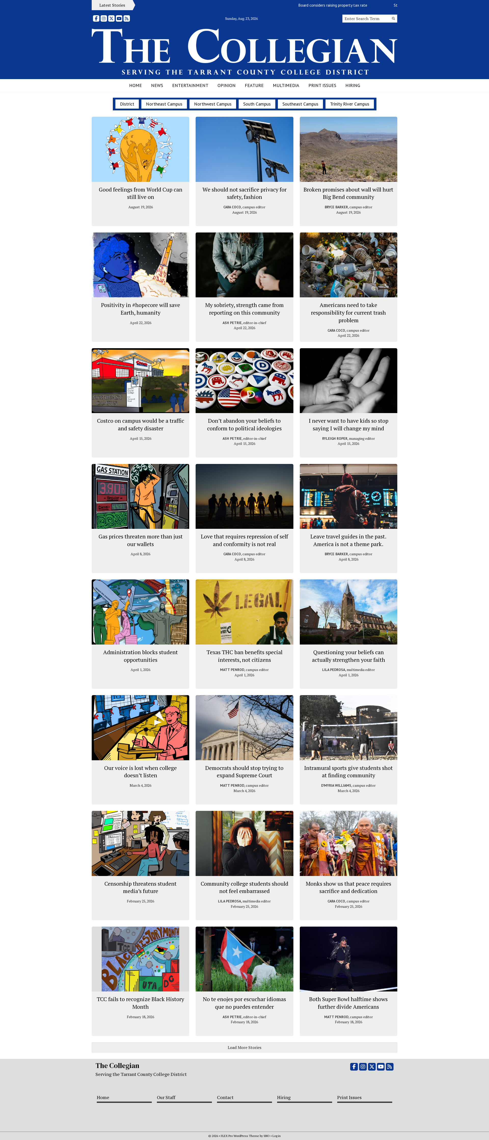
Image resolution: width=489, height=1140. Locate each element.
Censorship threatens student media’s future (140, 887)
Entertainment (190, 85)
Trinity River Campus (349, 104)
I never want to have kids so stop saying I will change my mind (348, 424)
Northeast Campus (164, 104)
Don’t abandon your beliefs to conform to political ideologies (244, 424)
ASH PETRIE (232, 322)
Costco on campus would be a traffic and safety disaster (140, 424)
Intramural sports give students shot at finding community (348, 771)
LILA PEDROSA (333, 669)
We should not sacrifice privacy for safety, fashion (244, 193)
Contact (225, 1097)
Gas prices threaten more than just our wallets (141, 540)
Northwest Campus (213, 104)
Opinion (227, 85)
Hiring (352, 85)
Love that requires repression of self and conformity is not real (244, 540)
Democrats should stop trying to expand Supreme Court (244, 771)
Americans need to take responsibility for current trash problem (348, 312)
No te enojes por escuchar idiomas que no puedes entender (244, 1002)
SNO (267, 1136)
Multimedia (286, 85)
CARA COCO (232, 207)
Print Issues (322, 85)
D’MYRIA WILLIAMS (336, 785)
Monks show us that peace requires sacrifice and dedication (348, 887)
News (157, 85)
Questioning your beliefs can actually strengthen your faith (348, 655)
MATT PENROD (232, 669)
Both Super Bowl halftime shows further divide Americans (348, 1002)
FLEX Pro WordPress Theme (240, 1136)
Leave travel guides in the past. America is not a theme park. (348, 540)
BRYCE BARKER (336, 207)
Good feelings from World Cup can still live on (140, 193)
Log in (277, 1136)
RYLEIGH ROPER (334, 438)
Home (135, 85)
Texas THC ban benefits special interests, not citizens (244, 655)
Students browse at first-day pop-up (394, 5)
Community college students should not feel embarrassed (244, 887)
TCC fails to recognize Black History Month (140, 1002)
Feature (254, 85)
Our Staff (166, 1097)
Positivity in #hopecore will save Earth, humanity (140, 308)
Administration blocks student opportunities (140, 655)
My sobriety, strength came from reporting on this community (244, 308)
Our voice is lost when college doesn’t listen (140, 771)
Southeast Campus (300, 104)
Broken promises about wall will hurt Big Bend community (348, 193)
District (127, 104)
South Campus (257, 104)
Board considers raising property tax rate (301, 5)
